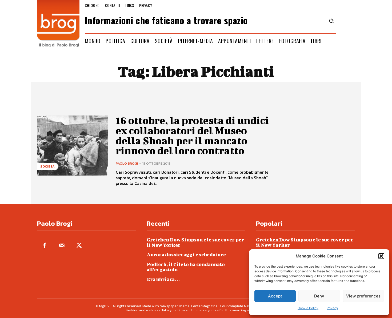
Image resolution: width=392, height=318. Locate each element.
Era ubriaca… (163, 279)
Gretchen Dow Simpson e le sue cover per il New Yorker (195, 242)
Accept (275, 296)
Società (47, 166)
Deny (319, 296)
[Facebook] (44, 245)
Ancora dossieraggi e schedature (186, 254)
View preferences (363, 296)
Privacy (332, 308)
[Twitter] (79, 245)
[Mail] (61, 245)
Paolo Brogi (127, 163)
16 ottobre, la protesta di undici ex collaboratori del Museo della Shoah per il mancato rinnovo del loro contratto (192, 135)
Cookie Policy (308, 308)
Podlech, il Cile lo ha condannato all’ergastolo (186, 266)
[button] (381, 256)
